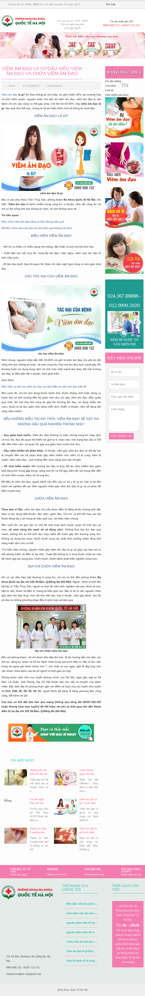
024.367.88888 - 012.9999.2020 (124, 300)
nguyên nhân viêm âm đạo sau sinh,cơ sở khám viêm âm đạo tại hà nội (79, 934)
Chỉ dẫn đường (113, 81)
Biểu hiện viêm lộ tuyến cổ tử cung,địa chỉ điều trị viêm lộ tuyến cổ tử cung (80, 905)
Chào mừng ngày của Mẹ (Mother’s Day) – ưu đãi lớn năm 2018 (88, 772)
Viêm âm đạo (10, 94)
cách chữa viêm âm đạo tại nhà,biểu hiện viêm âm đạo (79, 915)
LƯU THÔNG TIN (121, 436)
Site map (110, 4)
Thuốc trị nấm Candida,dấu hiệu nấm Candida (38, 830)
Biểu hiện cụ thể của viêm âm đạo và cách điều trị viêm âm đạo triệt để (44, 386)
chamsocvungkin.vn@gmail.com (23, 973)
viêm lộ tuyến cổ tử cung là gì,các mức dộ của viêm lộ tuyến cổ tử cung (79, 962)
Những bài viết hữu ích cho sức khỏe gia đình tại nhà (39, 772)
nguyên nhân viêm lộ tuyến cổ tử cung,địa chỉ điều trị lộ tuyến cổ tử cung (80, 924)
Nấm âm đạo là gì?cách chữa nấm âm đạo (88, 830)
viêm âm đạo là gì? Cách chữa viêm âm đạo (88, 801)
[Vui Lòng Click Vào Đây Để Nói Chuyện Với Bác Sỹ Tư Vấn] (124, 118)
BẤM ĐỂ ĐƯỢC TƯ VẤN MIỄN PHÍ (124, 342)
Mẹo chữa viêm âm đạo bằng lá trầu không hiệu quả (33, 221)
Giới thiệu (110, 85)
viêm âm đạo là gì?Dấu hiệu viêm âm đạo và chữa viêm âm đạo (77, 953)
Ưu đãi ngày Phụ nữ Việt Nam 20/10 (37, 801)
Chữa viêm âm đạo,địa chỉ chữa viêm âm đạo (79, 943)
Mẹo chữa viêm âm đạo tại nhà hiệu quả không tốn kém (38, 228)
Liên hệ (109, 90)
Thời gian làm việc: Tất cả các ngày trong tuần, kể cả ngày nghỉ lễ (44, 4)
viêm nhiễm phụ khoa (116, 94)
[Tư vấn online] (131, 4)
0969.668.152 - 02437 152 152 (22, 967)
